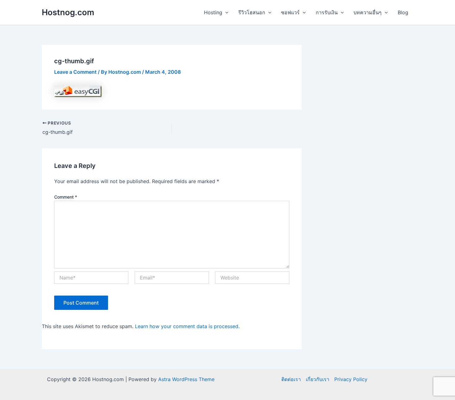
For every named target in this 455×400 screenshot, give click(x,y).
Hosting (213, 12)
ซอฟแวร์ (290, 12)
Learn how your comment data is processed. (187, 326)
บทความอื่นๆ (367, 12)
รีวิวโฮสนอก (251, 12)
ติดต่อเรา (291, 379)
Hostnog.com (68, 12)
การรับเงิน (327, 12)
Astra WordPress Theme (186, 379)
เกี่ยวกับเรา (317, 379)
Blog (403, 12)
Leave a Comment (75, 72)
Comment (65, 197)
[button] (225, 12)
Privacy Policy (350, 379)
